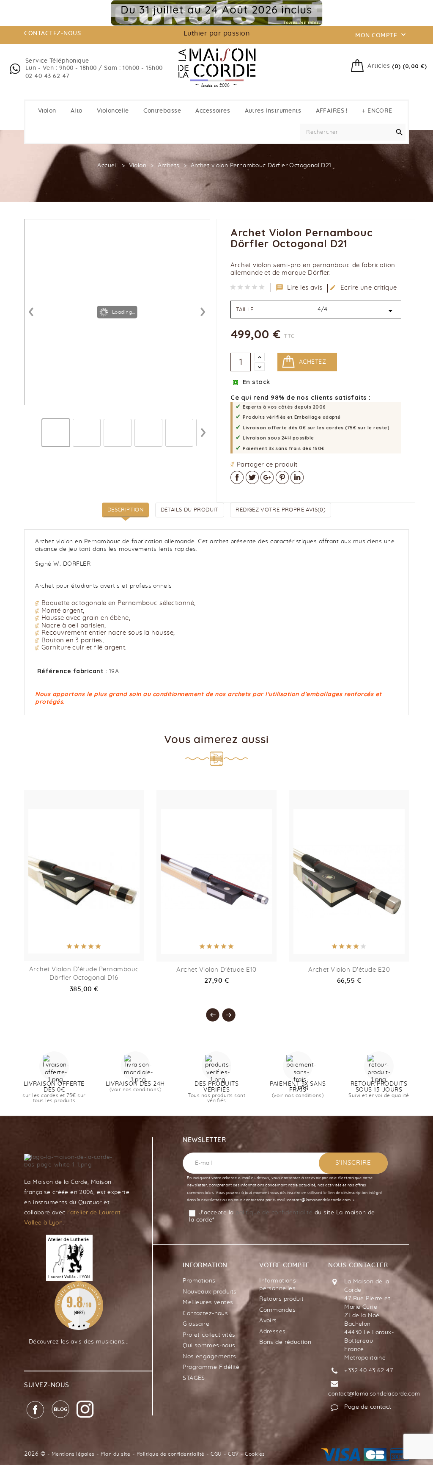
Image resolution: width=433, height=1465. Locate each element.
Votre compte (284, 1265)
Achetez (312, 362)
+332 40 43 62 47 (368, 1371)
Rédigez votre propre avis (281, 510)
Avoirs (268, 1321)
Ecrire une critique (363, 287)
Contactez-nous (205, 1313)
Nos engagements (209, 1357)
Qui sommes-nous (209, 1346)
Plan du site (115, 1454)
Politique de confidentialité (171, 1454)
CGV (233, 1454)
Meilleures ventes (208, 1302)
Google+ (267, 477)
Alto (76, 111)
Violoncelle (113, 111)
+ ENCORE (377, 111)
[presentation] (208, 1010)
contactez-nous (52, 33)
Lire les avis (299, 287)
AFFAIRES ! (332, 111)
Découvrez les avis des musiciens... (79, 1342)
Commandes (277, 1310)
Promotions (199, 1281)
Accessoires (212, 111)
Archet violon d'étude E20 (349, 970)
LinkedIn (297, 477)
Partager (237, 477)
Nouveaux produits (209, 1292)
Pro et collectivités (209, 1335)
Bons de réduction (285, 1342)
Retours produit (281, 1299)
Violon (47, 111)
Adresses (272, 1332)
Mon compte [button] (381, 34)
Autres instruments (273, 111)
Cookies (255, 1454)
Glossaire (196, 1324)
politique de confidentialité (274, 1213)
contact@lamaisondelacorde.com (374, 1394)
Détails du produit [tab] (190, 510)
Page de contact (367, 1407)
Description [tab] (125, 510)
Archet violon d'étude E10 (216, 970)
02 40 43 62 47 (47, 76)
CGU (216, 1454)
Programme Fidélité (211, 1367)
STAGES (194, 1378)
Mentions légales (73, 1454)
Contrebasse (162, 111)
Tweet (252, 477)
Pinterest (282, 477)
